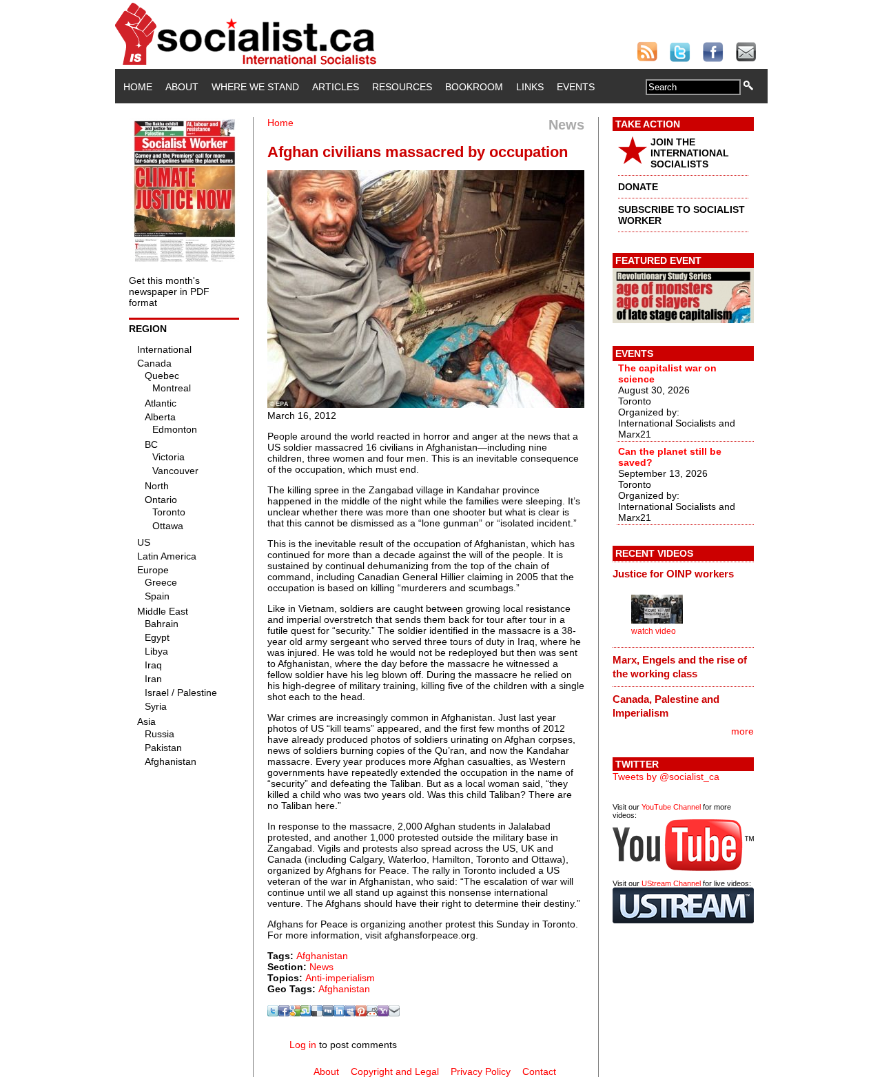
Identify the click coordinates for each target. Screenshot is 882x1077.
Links (530, 86)
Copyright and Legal (395, 1071)
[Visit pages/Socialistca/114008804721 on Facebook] (283, 1012)
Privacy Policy (481, 1071)
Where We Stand (255, 86)
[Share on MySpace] (350, 1012)
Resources (402, 86)
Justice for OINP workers (673, 573)
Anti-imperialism (340, 977)
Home (137, 86)
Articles (335, 86)
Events (576, 86)
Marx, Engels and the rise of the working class (680, 666)
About (181, 86)
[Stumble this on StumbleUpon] (305, 1012)
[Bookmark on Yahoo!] (383, 1012)
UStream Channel (671, 883)
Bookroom (474, 86)
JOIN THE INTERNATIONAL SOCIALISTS (689, 153)
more (742, 731)
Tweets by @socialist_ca (666, 776)
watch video (653, 631)
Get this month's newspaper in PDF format (169, 291)
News (321, 966)
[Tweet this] (272, 1012)
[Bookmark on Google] (294, 1012)
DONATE (638, 186)
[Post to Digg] (328, 1012)
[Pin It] (361, 1012)
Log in (302, 1044)
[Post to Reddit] (372, 1012)
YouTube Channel (671, 807)
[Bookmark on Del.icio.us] (316, 1012)
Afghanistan (322, 955)
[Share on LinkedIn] (339, 1012)
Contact (539, 1071)
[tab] (683, 574)
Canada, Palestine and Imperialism (666, 706)
